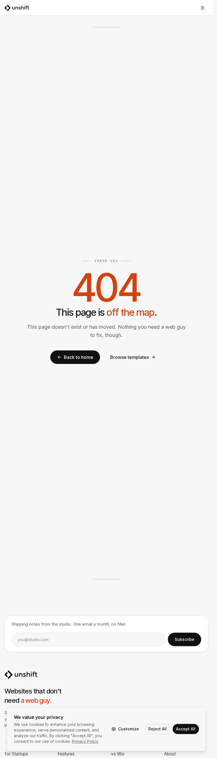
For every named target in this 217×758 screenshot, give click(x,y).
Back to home (78, 357)
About (170, 754)
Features (66, 754)
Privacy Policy (85, 741)
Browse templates (129, 357)
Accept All (186, 728)
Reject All (157, 728)
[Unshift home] (17, 8)
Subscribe (184, 639)
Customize (128, 728)
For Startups (16, 754)
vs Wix (118, 754)
